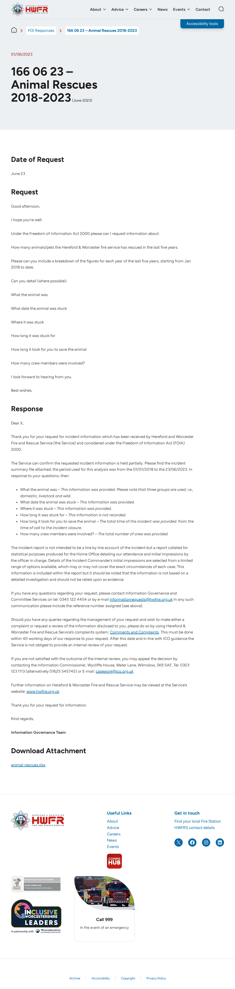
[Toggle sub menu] (104, 9)
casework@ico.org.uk (114, 671)
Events (179, 9)
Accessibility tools (202, 23)
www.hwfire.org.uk (42, 691)
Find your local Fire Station (197, 821)
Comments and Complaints (134, 632)
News (162, 9)
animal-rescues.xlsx (28, 765)
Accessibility (101, 978)
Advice (117, 9)
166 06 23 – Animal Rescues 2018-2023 (102, 30)
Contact (203, 9)
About (95, 9)
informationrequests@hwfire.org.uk (141, 599)
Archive (74, 978)
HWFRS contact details (194, 827)
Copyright (128, 978)
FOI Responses (41, 30)
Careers (140, 9)
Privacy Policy (156, 978)
